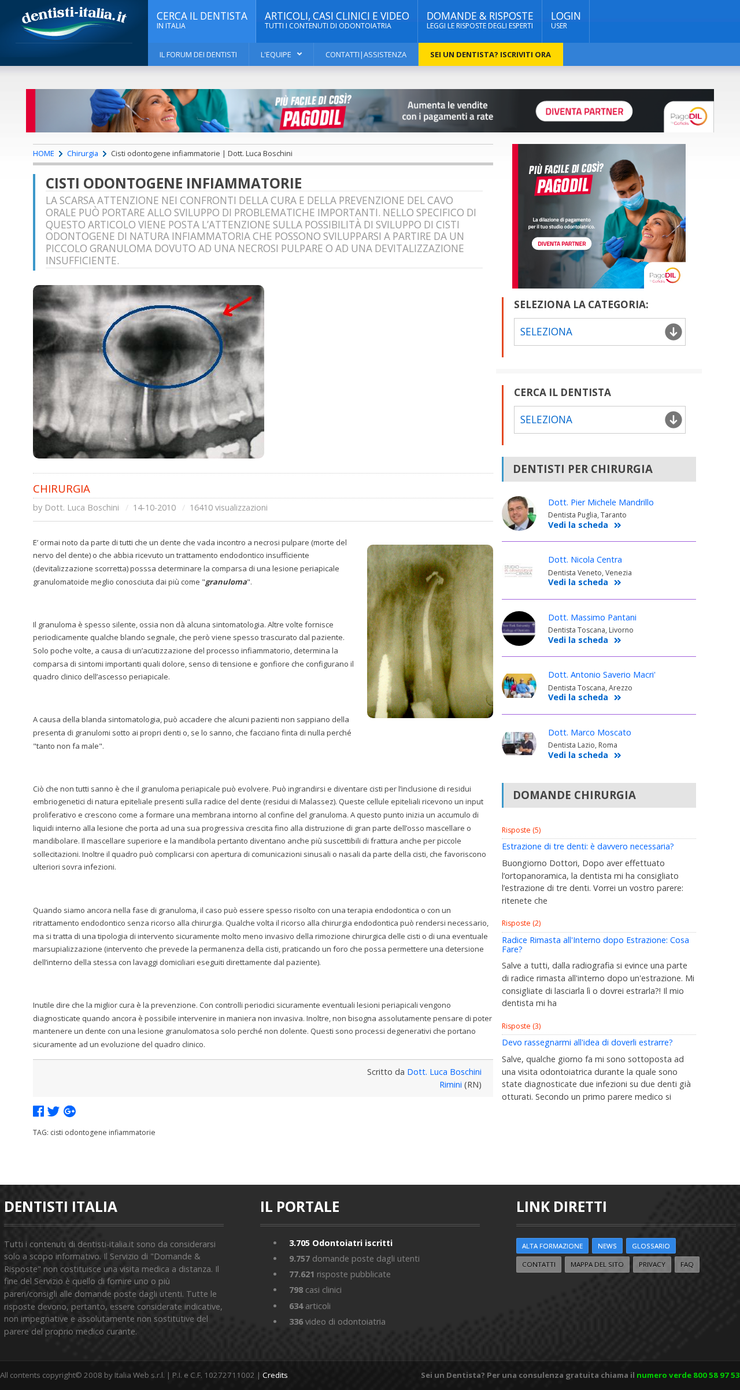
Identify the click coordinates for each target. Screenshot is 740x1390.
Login (566, 20)
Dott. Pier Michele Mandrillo (601, 502)
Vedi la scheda (578, 525)
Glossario (651, 1245)
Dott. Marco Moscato (589, 732)
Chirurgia (82, 153)
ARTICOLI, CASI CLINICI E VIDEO (337, 20)
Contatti (539, 1264)
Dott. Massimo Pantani (592, 617)
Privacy (652, 1264)
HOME (43, 153)
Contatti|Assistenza (365, 54)
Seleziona (546, 419)
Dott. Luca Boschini (82, 507)
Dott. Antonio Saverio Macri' (602, 674)
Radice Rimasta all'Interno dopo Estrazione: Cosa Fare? (595, 944)
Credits (275, 1375)
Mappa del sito (597, 1264)
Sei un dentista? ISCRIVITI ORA (490, 54)
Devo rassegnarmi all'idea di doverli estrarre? (587, 1042)
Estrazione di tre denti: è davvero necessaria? (588, 846)
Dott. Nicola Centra (585, 559)
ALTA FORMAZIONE (552, 1245)
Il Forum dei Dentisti (198, 54)
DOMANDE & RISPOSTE (480, 20)
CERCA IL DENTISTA (202, 20)
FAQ (687, 1264)
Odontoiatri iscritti (341, 1242)
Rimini (450, 1084)
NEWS (607, 1245)
